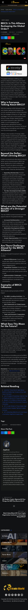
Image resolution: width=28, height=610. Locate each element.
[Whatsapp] (12, 37)
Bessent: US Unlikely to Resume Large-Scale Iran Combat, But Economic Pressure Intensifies (14, 402)
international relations (15, 424)
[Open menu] (3, 2)
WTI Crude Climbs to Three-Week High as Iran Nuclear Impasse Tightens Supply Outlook (14, 408)
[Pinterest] (9, 37)
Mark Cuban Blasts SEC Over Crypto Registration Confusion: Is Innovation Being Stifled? (14, 515)
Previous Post (8, 497)
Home (2, 9)
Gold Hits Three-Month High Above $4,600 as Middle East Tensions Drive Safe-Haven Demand (14, 392)
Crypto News (8, 9)
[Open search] (26, 2)
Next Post (21, 511)
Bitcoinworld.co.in (14, 371)
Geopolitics (4, 424)
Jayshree (4, 32)
